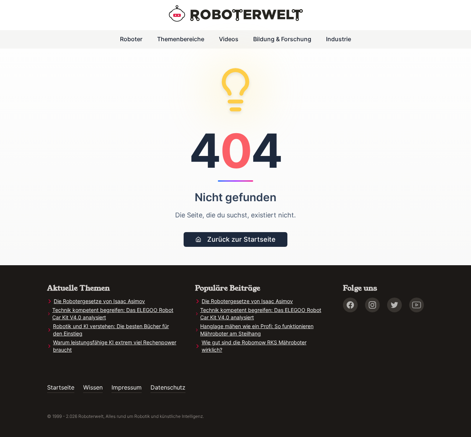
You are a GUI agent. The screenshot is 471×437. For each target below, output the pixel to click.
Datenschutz (167, 387)
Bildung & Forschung (282, 39)
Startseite (60, 387)
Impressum (126, 387)
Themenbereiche (180, 39)
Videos (228, 39)
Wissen (93, 387)
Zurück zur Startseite (241, 239)
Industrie (338, 39)
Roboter (131, 39)
